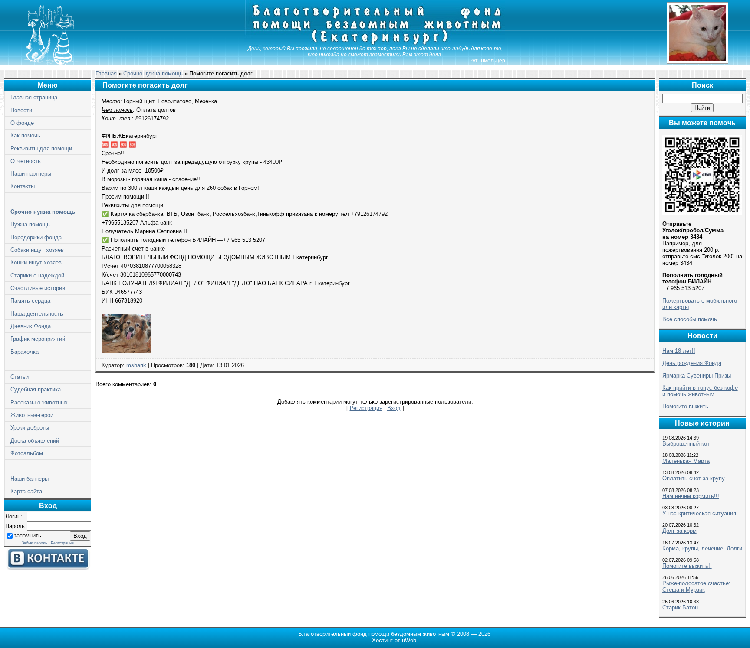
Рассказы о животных (39, 402)
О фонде (22, 123)
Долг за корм (679, 531)
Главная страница (33, 97)
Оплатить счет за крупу (693, 478)
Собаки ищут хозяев (37, 250)
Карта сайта (26, 491)
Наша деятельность (36, 313)
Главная (106, 73)
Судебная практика (35, 389)
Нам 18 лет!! (678, 351)
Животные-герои (31, 415)
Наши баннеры (29, 478)
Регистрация (62, 543)
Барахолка (24, 351)
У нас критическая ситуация (699, 513)
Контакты (22, 186)
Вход (394, 408)
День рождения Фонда (691, 363)
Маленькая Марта (686, 461)
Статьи (19, 377)
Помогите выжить (685, 406)
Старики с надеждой (37, 275)
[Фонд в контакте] (47, 568)
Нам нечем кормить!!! (690, 496)
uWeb (409, 640)
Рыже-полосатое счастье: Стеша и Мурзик (696, 586)
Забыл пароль (34, 543)
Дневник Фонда (30, 326)
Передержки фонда (36, 237)
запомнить (27, 535)
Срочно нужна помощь (42, 211)
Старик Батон (680, 607)
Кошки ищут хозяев (36, 262)
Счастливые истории (37, 288)
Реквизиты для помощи (41, 148)
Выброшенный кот (686, 443)
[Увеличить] (126, 351)
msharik (136, 365)
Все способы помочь (689, 319)
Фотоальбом (26, 453)
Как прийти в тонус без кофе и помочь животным (700, 390)
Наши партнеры (30, 173)
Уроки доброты (29, 427)
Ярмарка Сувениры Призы (696, 375)
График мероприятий (37, 338)
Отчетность (25, 161)
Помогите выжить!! (687, 566)
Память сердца (30, 300)
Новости (21, 110)
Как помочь (25, 135)
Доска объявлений (34, 440)
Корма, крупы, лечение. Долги (702, 548)
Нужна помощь (30, 224)
